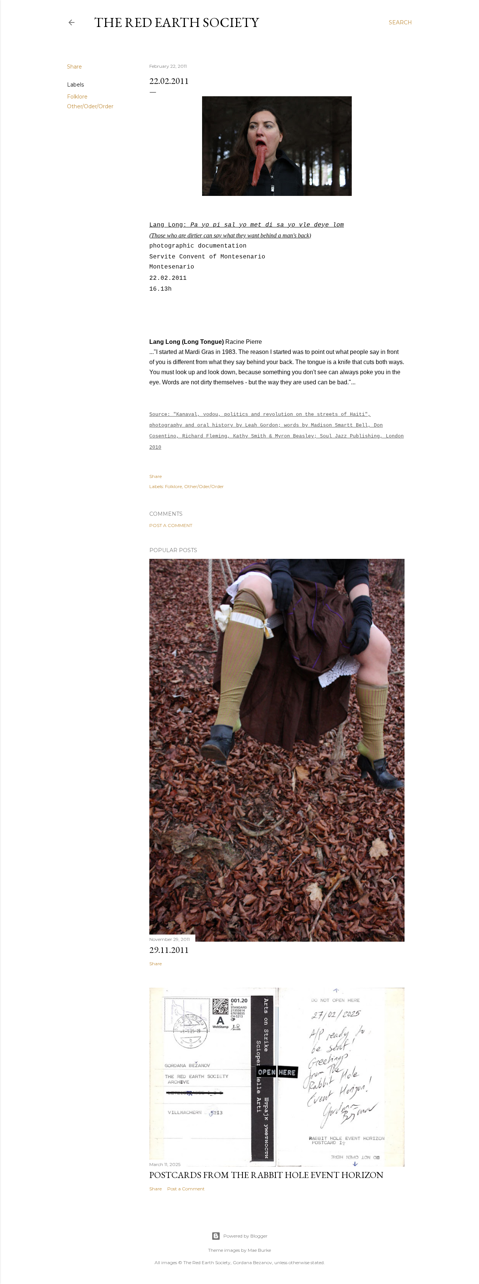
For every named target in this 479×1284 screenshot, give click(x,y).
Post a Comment (170, 525)
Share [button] (74, 66)
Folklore (77, 96)
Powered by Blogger (245, 1236)
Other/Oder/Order (90, 106)
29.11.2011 (169, 950)
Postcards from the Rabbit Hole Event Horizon (266, 1175)
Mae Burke (259, 1250)
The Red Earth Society (176, 22)
